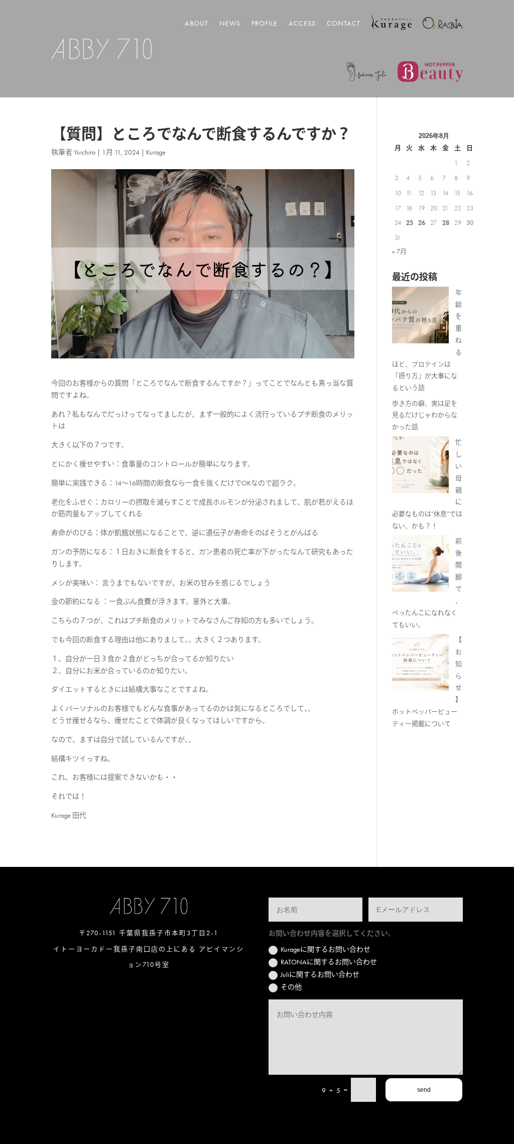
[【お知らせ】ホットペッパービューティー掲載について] (420, 664)
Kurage (156, 152)
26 (421, 222)
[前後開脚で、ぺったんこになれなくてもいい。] (420, 565)
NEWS (229, 23)
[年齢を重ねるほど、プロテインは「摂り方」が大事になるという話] (420, 317)
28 (445, 222)
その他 (291, 986)
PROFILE (264, 23)
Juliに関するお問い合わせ (320, 974)
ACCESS (302, 23)
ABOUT (196, 23)
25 (409, 222)
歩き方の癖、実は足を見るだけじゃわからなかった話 (424, 415)
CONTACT (343, 23)
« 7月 (399, 251)
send (424, 1089)
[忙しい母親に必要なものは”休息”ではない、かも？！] (420, 466)
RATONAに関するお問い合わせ (329, 961)
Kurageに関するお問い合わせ (325, 949)
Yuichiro (84, 152)
